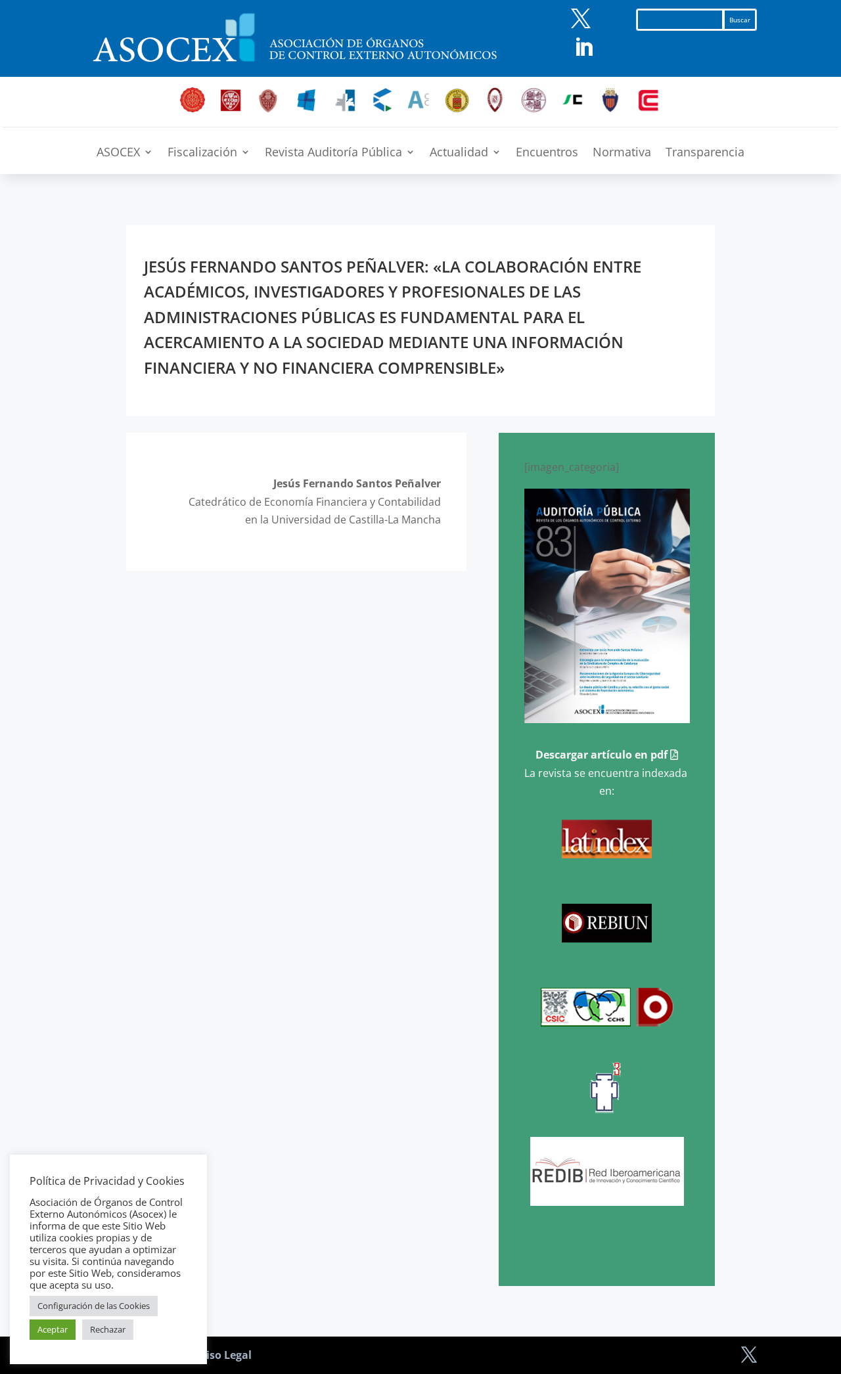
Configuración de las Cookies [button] (93, 1306)
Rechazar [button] (107, 1329)
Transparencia (705, 153)
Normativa (622, 153)
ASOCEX (118, 153)
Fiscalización (202, 153)
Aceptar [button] (52, 1329)
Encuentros (547, 153)
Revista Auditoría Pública (333, 153)
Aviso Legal (222, 1355)
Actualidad (459, 153)
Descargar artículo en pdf (602, 754)
